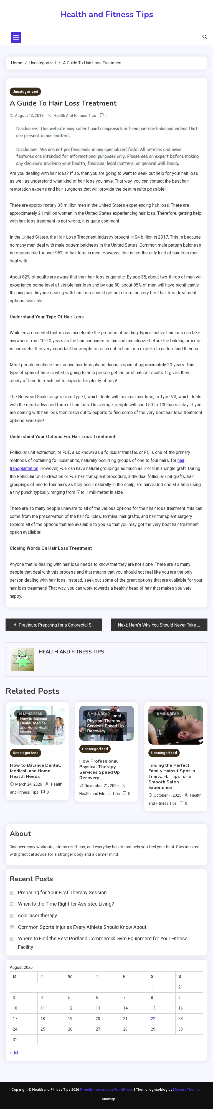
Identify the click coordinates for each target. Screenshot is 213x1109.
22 (153, 1018)
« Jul (14, 1053)
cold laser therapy (37, 915)
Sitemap (108, 1099)
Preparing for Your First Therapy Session (62, 892)
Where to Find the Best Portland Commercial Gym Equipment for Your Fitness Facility (103, 943)
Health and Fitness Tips (106, 14)
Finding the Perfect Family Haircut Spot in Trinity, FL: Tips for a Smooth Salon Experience (171, 776)
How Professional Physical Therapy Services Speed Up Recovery (99, 769)
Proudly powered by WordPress (107, 1089)
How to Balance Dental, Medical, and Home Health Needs (35, 771)
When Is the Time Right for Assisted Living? (66, 904)
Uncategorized (25, 92)
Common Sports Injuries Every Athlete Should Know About (82, 927)
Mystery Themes (187, 1089)
